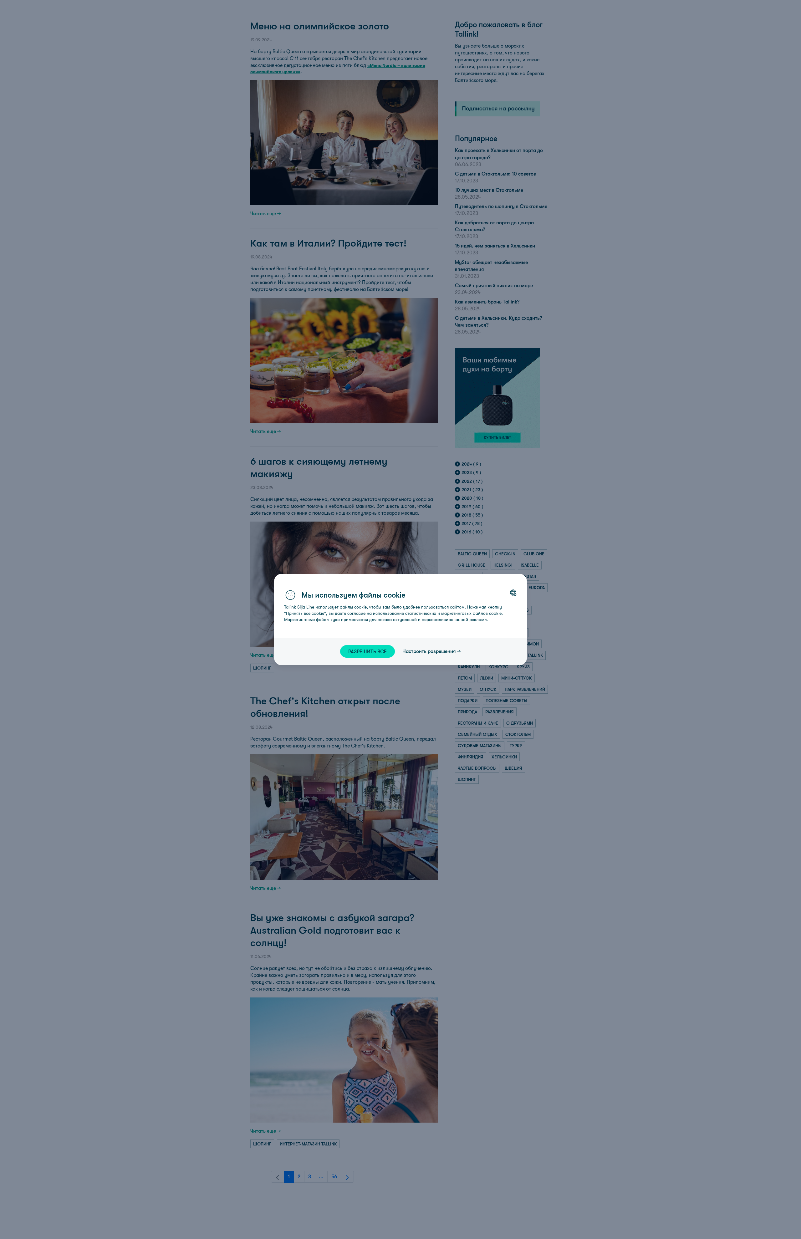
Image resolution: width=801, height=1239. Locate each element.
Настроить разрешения (429, 651)
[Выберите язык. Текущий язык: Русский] (513, 592)
